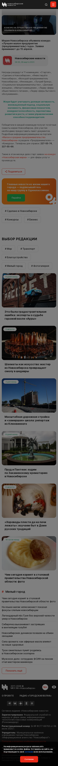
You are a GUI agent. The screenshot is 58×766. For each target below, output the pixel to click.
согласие (29, 752)
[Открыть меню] (53, 4)
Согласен (29, 759)
